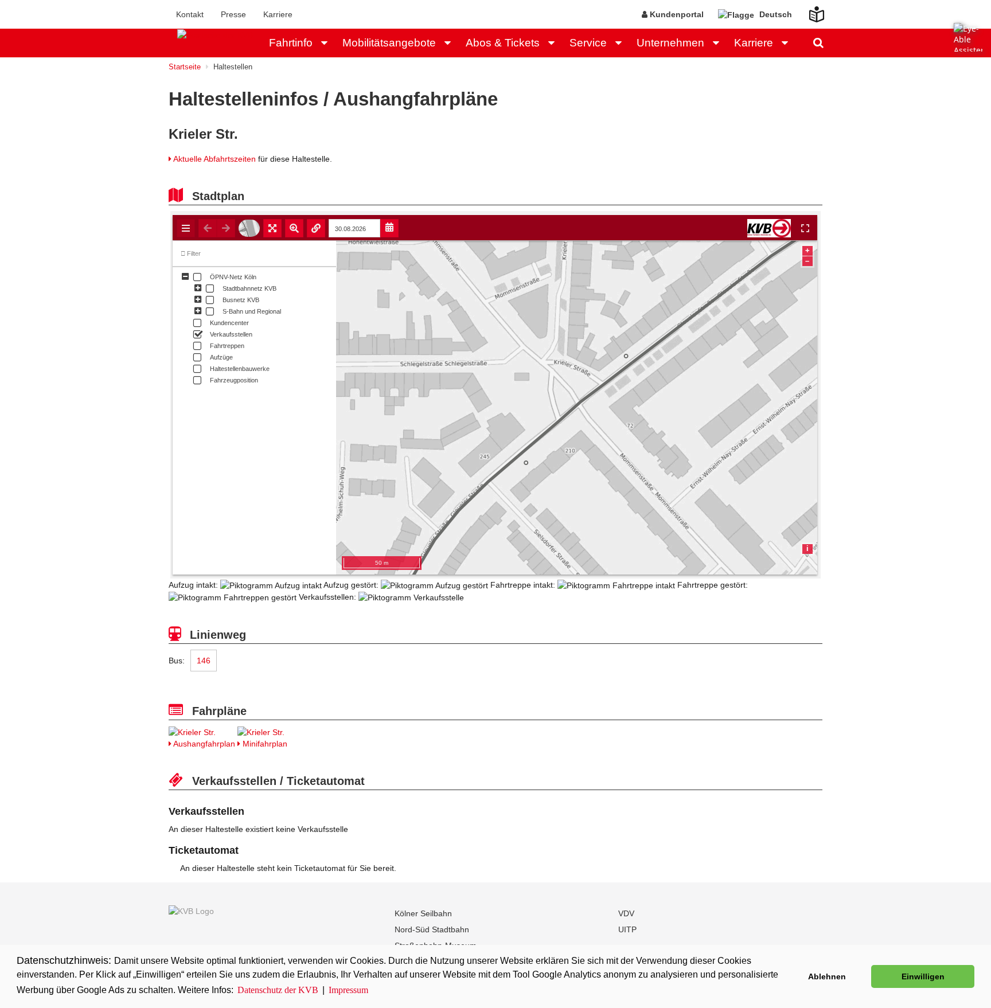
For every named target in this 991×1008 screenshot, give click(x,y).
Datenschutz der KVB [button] (277, 990)
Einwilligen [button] (923, 976)
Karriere (277, 14)
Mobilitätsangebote (389, 43)
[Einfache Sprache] (810, 11)
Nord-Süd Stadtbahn (432, 929)
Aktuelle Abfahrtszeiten (214, 158)
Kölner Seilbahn (423, 913)
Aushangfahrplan (203, 743)
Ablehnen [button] (827, 976)
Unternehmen (670, 43)
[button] (327, 43)
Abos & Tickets (503, 43)
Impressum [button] (348, 990)
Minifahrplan (263, 743)
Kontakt (190, 14)
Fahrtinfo (291, 43)
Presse (233, 14)
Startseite (185, 66)
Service (588, 43)
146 (203, 660)
